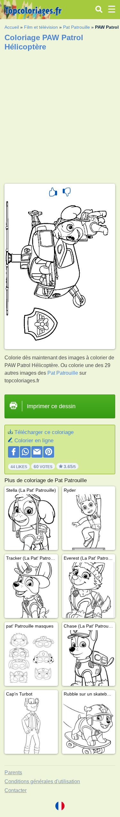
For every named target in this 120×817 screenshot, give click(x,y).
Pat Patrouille (76, 27)
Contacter (15, 790)
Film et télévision (41, 27)
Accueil (11, 27)
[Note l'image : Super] (53, 193)
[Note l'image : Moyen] (66, 193)
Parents (13, 772)
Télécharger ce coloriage (44, 432)
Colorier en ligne (33, 441)
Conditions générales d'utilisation (42, 781)
